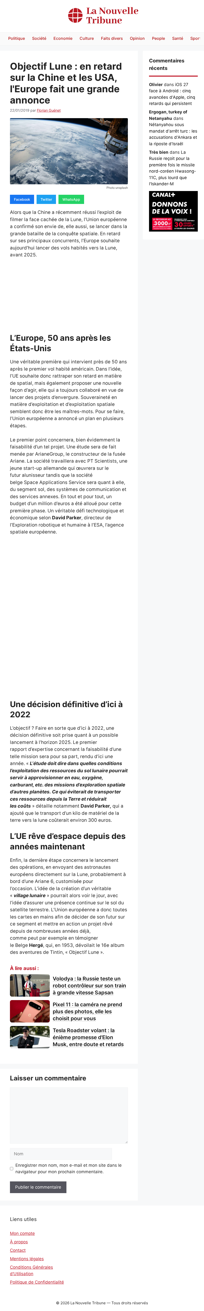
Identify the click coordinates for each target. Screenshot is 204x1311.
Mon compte (22, 1233)
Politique (16, 38)
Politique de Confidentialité (37, 1282)
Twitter (46, 199)
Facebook (22, 199)
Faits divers (112, 38)
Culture (87, 38)
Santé (177, 38)
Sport (195, 38)
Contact (18, 1250)
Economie (62, 38)
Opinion (137, 38)
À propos (19, 1241)
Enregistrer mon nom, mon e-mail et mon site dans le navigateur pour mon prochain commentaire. (68, 1168)
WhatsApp (71, 199)
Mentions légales (27, 1258)
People (158, 38)
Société (39, 38)
